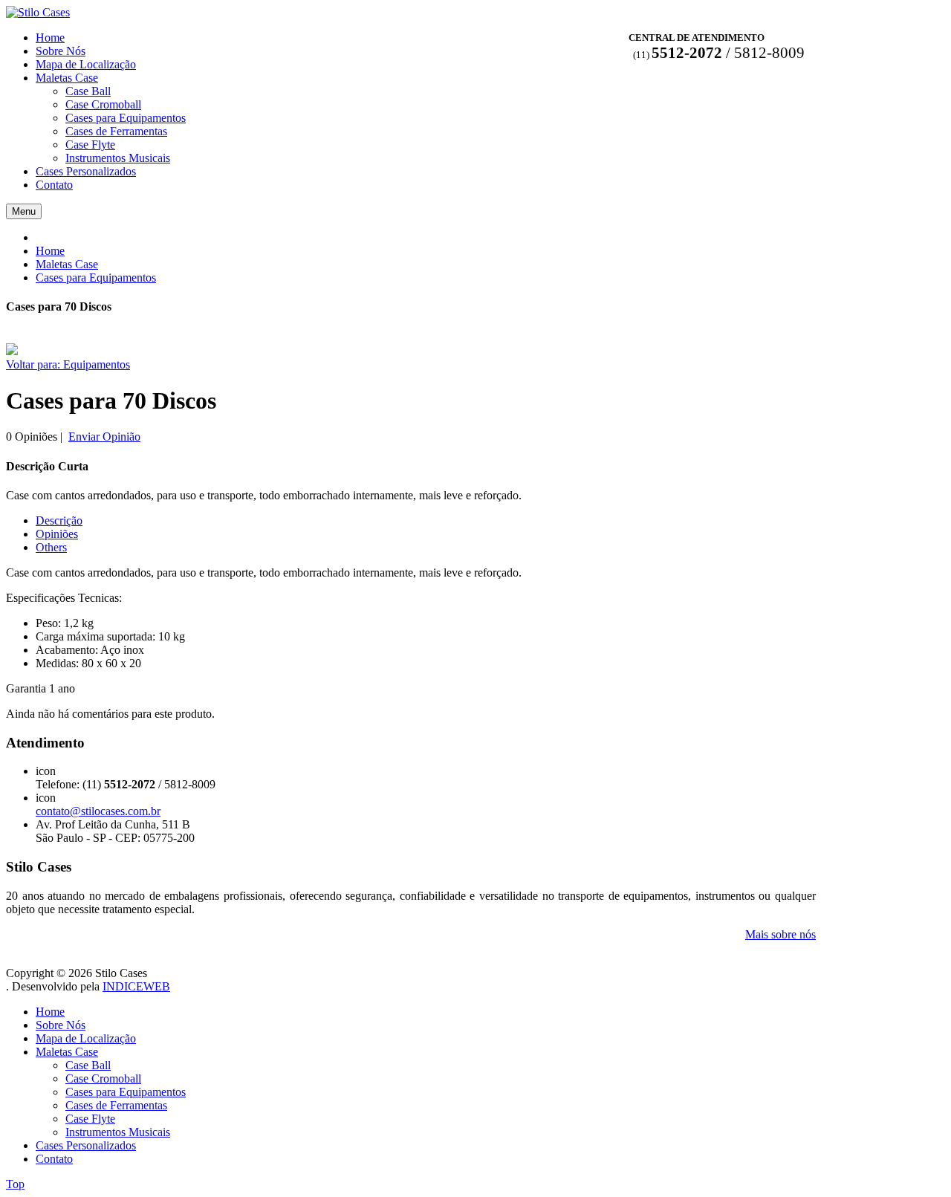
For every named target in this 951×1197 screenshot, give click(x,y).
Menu (24, 211)
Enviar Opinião (104, 436)
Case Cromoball (103, 1078)
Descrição (59, 520)
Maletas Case (67, 264)
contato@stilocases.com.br (98, 811)
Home (50, 250)
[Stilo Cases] (38, 12)
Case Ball (88, 1065)
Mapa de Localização (86, 1038)
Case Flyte (90, 1118)
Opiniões (57, 534)
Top (15, 1184)
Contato (54, 1158)
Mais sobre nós (780, 934)
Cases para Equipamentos (96, 277)
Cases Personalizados (86, 1145)
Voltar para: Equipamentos (68, 364)
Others (51, 547)
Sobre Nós (60, 1025)
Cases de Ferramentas (116, 1105)
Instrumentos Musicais (117, 1132)
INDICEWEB (136, 986)
